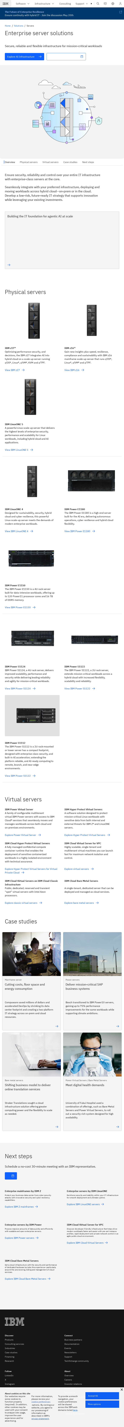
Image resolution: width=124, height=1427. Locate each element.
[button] (113, 3)
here (75, 1410)
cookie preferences (40, 1401)
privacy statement (40, 1418)
